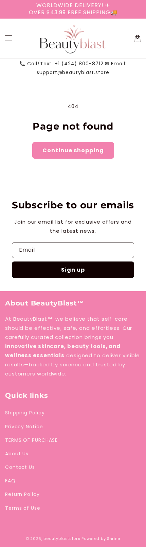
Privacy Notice (24, 426)
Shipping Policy (25, 412)
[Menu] (8, 38)
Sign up (73, 270)
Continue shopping (73, 150)
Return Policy (22, 494)
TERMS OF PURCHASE (31, 440)
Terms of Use (22, 508)
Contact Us (20, 467)
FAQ (10, 480)
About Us (17, 453)
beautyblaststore (61, 538)
